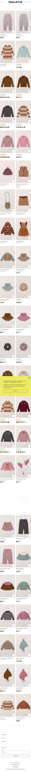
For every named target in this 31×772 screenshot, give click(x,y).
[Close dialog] (29, 378)
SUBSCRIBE (15, 391)
